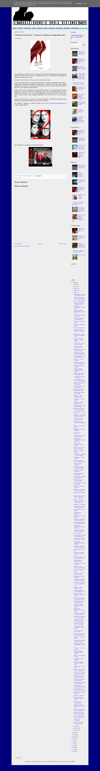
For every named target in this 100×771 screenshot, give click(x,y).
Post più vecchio (62, 243)
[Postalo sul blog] (36, 176)
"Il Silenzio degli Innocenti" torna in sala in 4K (79, 680)
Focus (34, 27)
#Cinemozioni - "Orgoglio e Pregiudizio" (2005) (79, 251)
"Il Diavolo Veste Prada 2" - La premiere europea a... (79, 409)
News (14, 27)
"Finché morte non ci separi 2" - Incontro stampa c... (79, 617)
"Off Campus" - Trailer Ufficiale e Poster (78, 403)
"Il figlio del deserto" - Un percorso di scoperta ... (78, 448)
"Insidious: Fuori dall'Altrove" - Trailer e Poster (78, 610)
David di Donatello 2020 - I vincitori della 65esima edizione (81, 245)
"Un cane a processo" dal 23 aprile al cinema (79, 436)
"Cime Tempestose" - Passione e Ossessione (81, 174)
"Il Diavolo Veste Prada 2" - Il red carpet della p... (79, 602)
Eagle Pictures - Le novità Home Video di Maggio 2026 (78, 335)
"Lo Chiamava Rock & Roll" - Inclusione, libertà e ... (79, 614)
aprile (75, 292)
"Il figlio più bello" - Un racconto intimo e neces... (79, 689)
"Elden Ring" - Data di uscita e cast (78, 471)
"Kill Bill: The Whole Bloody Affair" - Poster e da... (79, 706)
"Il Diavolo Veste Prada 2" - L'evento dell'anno (81, 196)
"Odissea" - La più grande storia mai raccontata (81, 53)
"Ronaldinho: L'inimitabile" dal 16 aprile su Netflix (79, 580)
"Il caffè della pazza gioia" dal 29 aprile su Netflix (78, 353)
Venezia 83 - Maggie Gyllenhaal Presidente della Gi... (78, 370)
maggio (75, 290)
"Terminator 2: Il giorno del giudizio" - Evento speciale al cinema (81, 97)
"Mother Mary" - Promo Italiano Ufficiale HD (78, 390)
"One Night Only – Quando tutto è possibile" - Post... (79, 295)
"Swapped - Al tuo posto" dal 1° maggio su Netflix (79, 298)
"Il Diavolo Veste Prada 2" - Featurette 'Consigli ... (79, 676)
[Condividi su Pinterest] (40, 176)
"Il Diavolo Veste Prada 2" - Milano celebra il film (79, 374)
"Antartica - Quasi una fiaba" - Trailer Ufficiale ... (79, 683)
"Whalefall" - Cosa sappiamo (79, 504)
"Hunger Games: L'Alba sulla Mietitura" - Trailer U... (79, 644)
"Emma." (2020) (81, 254)
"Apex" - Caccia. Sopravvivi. (76, 433)
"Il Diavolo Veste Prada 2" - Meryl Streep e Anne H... (79, 634)
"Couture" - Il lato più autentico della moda (81, 88)
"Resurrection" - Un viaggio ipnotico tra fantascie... (79, 490)
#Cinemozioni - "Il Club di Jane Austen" (81, 237)
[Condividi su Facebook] (39, 176)
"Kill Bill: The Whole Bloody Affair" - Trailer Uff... (79, 312)
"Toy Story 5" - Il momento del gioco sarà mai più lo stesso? (81, 209)
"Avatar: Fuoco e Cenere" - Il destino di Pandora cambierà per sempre (78, 218)
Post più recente (18, 243)
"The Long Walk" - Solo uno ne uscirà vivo (79, 483)
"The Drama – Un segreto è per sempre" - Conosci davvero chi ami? (78, 203)
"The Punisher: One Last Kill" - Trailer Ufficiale (78, 713)
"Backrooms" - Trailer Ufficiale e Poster (78, 396)
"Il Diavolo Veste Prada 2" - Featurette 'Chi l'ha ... (79, 502)
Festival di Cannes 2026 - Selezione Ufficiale (78, 723)
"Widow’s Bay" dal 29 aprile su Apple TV (79, 315)
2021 (73, 741)
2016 (73, 751)
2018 (73, 747)
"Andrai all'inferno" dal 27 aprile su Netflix (79, 387)
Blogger (73, 761)
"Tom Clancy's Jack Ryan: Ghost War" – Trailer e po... (78, 554)
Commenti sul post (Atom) (24, 246)
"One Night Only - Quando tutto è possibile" (81, 103)
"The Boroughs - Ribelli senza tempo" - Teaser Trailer (78, 627)
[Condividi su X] (38, 176)
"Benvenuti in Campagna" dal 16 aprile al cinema (78, 598)
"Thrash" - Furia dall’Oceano (76, 720)
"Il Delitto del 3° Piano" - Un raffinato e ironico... (78, 620)
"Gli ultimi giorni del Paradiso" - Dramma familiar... (78, 652)
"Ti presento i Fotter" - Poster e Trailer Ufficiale (79, 567)
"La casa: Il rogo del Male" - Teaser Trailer (79, 393)
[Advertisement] (40, 230)
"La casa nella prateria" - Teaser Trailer (78, 631)
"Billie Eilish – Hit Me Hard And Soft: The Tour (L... (79, 416)
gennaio (75, 730)
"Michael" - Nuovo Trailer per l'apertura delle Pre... (79, 710)
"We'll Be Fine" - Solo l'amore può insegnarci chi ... (79, 423)
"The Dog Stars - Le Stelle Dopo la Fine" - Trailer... (79, 539)
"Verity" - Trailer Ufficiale (79, 300)
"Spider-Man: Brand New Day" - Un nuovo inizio (81, 60)
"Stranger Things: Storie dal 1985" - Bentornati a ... (79, 496)
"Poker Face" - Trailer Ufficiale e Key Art (78, 419)
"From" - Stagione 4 (77, 533)
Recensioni (27, 27)
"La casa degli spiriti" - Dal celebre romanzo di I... (79, 356)
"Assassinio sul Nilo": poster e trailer (81, 230)
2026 (73, 282)
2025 (73, 732)
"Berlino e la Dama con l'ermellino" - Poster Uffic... (78, 698)
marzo (75, 726)
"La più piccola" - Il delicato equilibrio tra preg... (79, 477)
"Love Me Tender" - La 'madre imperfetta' (78, 480)
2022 (73, 739)
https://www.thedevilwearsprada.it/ (54, 103)
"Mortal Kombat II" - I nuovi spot (78, 464)
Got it (85, 3)
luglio (75, 286)
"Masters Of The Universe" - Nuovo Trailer (79, 383)
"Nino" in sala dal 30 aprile (79, 327)
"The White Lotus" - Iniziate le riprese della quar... (79, 536)
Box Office (67, 27)
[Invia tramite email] (35, 176)
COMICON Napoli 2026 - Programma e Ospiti (78, 303)
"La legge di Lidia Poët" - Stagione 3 (78, 659)
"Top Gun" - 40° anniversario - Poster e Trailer (78, 444)
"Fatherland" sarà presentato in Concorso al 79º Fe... (79, 520)
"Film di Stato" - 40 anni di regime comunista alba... (79, 673)
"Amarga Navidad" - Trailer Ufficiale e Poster (79, 406)
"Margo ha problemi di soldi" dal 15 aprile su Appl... (78, 663)
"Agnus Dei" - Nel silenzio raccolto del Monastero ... (79, 547)
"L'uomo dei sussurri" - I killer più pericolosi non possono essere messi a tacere (78, 119)
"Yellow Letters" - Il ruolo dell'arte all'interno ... (78, 344)
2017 (73, 749)
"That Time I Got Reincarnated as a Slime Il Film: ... (79, 307)
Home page (40, 243)
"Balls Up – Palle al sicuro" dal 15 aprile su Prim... (79, 670)
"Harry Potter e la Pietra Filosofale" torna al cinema (78, 83)
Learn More (78, 3)
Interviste (51, 27)
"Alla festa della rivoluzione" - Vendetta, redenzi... (79, 641)
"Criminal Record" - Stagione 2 (77, 513)
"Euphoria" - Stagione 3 (78, 695)
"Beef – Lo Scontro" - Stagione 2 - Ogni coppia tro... (79, 595)
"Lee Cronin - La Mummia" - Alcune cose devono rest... (79, 584)
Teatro (45, 27)
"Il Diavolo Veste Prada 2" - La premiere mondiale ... (79, 467)
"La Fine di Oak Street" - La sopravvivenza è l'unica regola (81, 147)
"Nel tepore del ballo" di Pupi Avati (78, 366)
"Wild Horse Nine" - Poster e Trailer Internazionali (79, 507)
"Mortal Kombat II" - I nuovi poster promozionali (79, 686)
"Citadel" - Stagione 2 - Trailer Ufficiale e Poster (79, 461)
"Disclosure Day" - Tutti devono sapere (81, 181)
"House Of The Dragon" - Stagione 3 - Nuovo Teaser (78, 340)
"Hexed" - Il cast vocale (78, 499)
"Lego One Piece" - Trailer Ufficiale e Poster (81, 67)
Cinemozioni (75, 27)
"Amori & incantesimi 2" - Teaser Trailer (79, 474)
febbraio (75, 728)
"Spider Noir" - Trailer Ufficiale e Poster (78, 347)
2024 (73, 734)
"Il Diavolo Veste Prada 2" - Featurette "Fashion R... (79, 530)
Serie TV (20, 27)
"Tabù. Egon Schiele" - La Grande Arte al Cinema (78, 557)
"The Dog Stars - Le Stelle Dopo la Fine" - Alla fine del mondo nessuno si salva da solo (78, 76)
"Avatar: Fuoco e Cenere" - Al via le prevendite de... (79, 716)
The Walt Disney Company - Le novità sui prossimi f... (79, 523)
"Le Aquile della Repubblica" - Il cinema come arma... (78, 440)
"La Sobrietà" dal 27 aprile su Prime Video (79, 377)
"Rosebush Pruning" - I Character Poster (78, 561)
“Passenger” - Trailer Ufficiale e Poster (77, 588)
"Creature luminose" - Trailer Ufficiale (78, 702)
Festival (40, 27)
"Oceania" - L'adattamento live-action (81, 110)
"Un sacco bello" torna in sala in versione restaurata (79, 380)
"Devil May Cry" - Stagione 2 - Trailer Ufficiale (79, 455)
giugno (75, 288)
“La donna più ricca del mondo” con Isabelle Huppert (78, 605)
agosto (75, 284)
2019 (73, 745)
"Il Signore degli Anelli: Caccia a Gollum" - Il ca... (79, 591)
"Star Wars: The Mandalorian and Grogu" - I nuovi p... (79, 527)
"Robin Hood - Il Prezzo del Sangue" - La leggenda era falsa (81, 155)
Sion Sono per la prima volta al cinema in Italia (79, 350)
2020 (73, 743)
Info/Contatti (18, 757)
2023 (73, 736)
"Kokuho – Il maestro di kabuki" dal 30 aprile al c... (78, 331)
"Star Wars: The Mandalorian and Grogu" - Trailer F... (79, 543)
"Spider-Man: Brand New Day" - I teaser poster (78, 623)
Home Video (59, 27)
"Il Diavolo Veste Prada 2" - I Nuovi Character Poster (79, 363)
